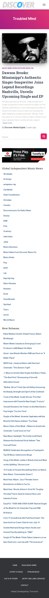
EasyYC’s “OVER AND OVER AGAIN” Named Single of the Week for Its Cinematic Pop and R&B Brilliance (25, 508)
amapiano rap (9, 184)
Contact (24, 585)
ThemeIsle (33, 591)
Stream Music (33, 572)
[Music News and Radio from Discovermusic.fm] (19, 4)
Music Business (10, 247)
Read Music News (29, 565)
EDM (5, 221)
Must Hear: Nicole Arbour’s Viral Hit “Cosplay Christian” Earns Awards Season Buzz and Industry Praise (23, 493)
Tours (6, 309)
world (6, 315)
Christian (7, 200)
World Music (9, 320)
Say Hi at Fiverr (11, 579)
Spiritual (7, 304)
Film (5, 226)
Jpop (5, 242)
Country (6, 205)
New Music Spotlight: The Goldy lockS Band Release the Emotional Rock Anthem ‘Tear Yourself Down (22, 440)
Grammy (7, 231)
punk (5, 268)
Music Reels (8, 257)
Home (15, 565)
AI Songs (7, 179)
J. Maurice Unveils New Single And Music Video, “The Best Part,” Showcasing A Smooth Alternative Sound (24, 377)
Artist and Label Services (33, 579)
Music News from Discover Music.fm (17, 68)
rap (4, 273)
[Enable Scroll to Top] (43, 592)
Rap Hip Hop (8, 278)
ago (31, 127)
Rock (5, 294)
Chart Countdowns (11, 195)
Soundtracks (9, 299)
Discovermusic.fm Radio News (17, 210)
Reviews (7, 289)
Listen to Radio (16, 572)
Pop (5, 263)
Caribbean (8, 190)
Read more (7, 123)
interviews (8, 236)
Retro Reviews (9, 283)
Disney (6, 216)
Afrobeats (7, 174)
